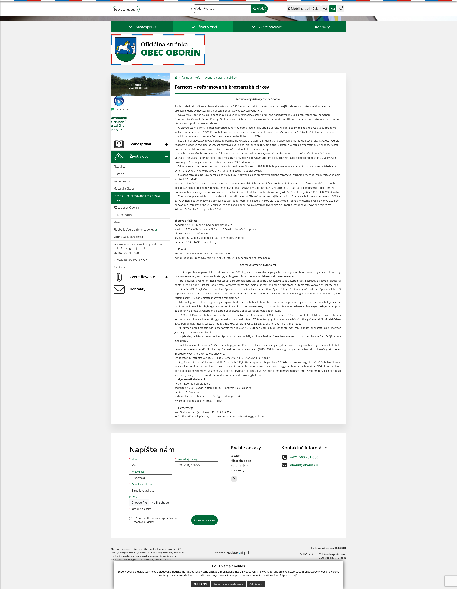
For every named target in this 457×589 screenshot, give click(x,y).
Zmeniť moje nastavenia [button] (228, 584)
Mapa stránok (165, 552)
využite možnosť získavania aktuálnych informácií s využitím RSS (147, 549)
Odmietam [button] (255, 584)
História (119, 174)
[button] (142, 26)
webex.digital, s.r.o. (134, 556)
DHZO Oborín (123, 215)
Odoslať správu (204, 520)
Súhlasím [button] (200, 584)
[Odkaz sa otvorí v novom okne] (234, 479)
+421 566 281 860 (304, 457)
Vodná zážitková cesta (128, 237)
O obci (235, 456)
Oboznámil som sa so (155, 520)
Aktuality (119, 167)
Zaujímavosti (122, 267)
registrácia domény (165, 556)
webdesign (219, 552)
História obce (241, 461)
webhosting (117, 556)
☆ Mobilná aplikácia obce (130, 260)
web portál (179, 552)
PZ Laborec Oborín (126, 207)
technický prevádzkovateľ (157, 559)
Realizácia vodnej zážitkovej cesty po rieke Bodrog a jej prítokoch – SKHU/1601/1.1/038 (138, 248)
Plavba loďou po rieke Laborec (134, 229)
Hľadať (261, 9)
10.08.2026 (121, 109)
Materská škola (124, 188)
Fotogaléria (239, 465)
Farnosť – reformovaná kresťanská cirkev (137, 198)
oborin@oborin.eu (304, 465)
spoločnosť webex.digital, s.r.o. (127, 559)
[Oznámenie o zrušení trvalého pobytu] (119, 101)
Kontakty (322, 26)
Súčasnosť (121, 181)
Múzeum (119, 222)
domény (149, 556)
